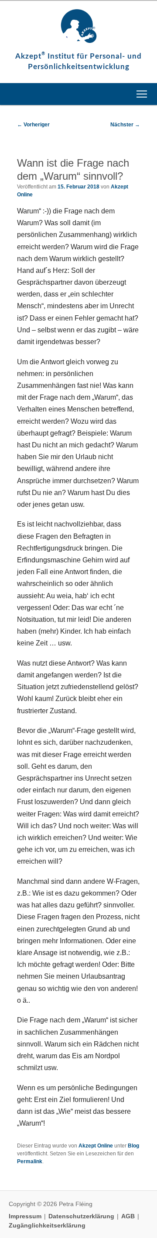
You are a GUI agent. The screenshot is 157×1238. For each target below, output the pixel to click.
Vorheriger (33, 125)
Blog (133, 1146)
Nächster (125, 125)
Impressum (26, 1216)
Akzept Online (95, 1146)
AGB (129, 1216)
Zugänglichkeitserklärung (47, 1225)
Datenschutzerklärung (82, 1216)
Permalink (29, 1161)
